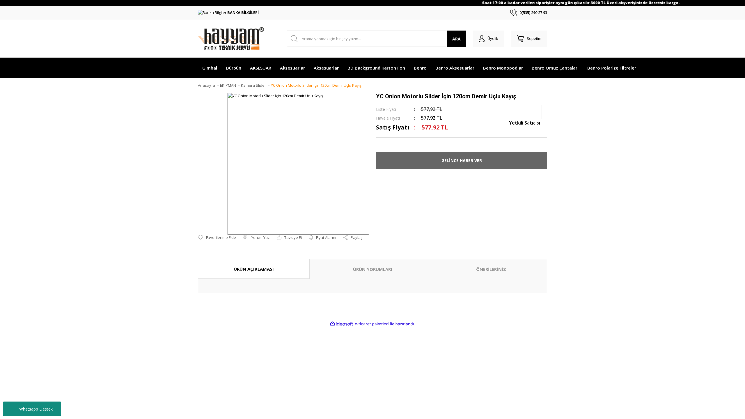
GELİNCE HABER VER (461, 160)
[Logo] (231, 38)
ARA (456, 39)
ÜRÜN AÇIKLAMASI (254, 269)
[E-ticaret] (372, 324)
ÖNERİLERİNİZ (491, 269)
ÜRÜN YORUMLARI (372, 269)
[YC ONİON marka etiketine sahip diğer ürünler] (524, 112)
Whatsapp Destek (36, 409)
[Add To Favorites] (217, 238)
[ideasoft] (341, 324)
